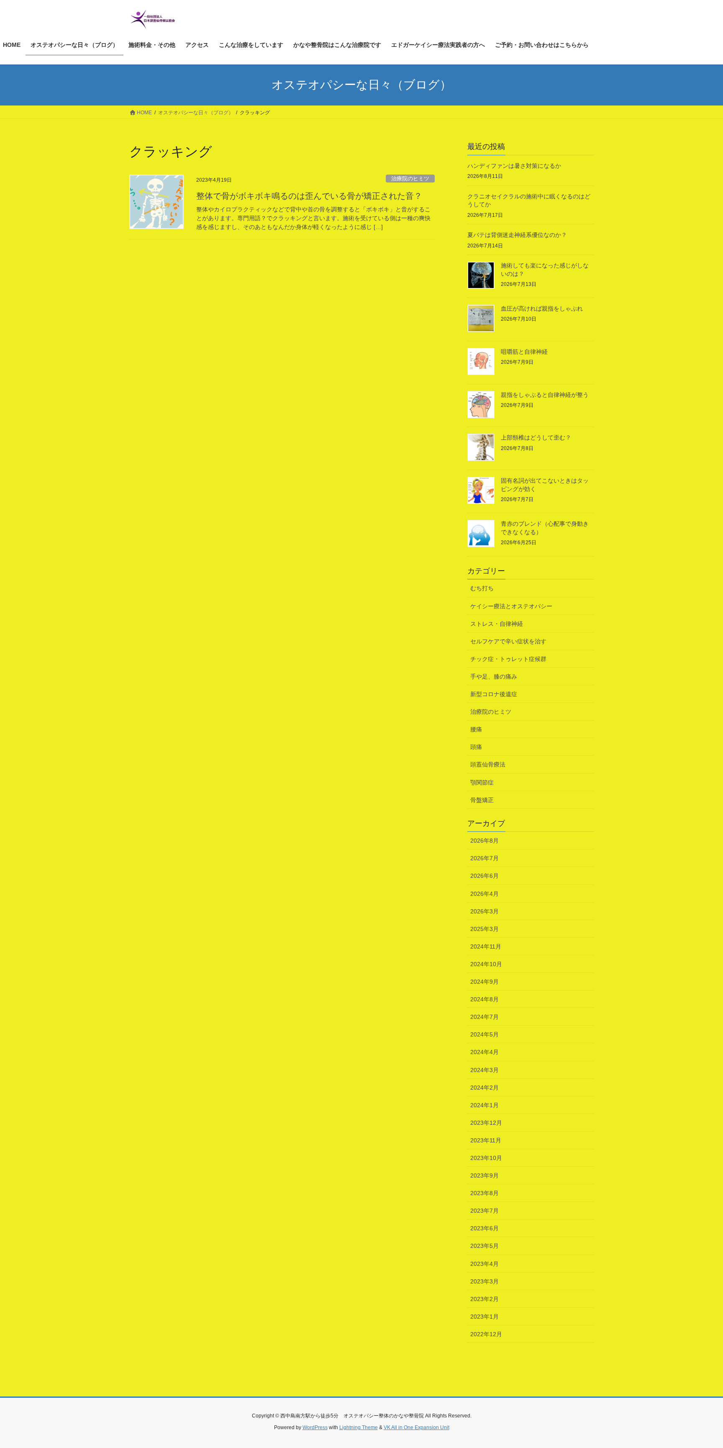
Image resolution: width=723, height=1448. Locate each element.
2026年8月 (484, 840)
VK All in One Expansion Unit (416, 1427)
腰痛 (476, 729)
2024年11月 (485, 946)
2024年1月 (484, 1105)
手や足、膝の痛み (493, 676)
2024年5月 (484, 1034)
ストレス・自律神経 (496, 623)
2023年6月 (484, 1228)
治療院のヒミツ (410, 178)
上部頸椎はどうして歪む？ (536, 437)
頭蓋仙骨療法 (487, 764)
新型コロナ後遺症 (493, 694)
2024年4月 (484, 1052)
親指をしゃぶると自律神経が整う (545, 394)
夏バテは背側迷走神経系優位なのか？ (517, 234)
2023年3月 (484, 1281)
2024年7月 (484, 1016)
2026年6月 (484, 875)
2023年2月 (484, 1299)
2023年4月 (484, 1263)
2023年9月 (484, 1175)
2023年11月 (485, 1140)
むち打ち (482, 588)
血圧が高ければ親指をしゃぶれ (542, 308)
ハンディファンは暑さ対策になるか (514, 165)
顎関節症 (482, 782)
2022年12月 (486, 1334)
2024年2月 (484, 1087)
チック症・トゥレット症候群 (508, 659)
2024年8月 (484, 999)
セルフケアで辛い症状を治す (508, 641)
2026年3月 (484, 911)
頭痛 (476, 746)
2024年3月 (484, 1070)
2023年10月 (486, 1158)
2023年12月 (486, 1122)
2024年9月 (484, 981)
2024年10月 (486, 964)
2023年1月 (484, 1316)
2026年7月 (484, 858)
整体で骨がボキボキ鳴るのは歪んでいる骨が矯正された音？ (309, 196)
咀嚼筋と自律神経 (524, 351)
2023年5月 (484, 1245)
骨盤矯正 (482, 800)
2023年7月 (484, 1210)
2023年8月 (484, 1193)
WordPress (315, 1427)
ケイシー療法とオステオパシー (511, 606)
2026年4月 (484, 893)
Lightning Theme (358, 1427)
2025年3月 (484, 929)
